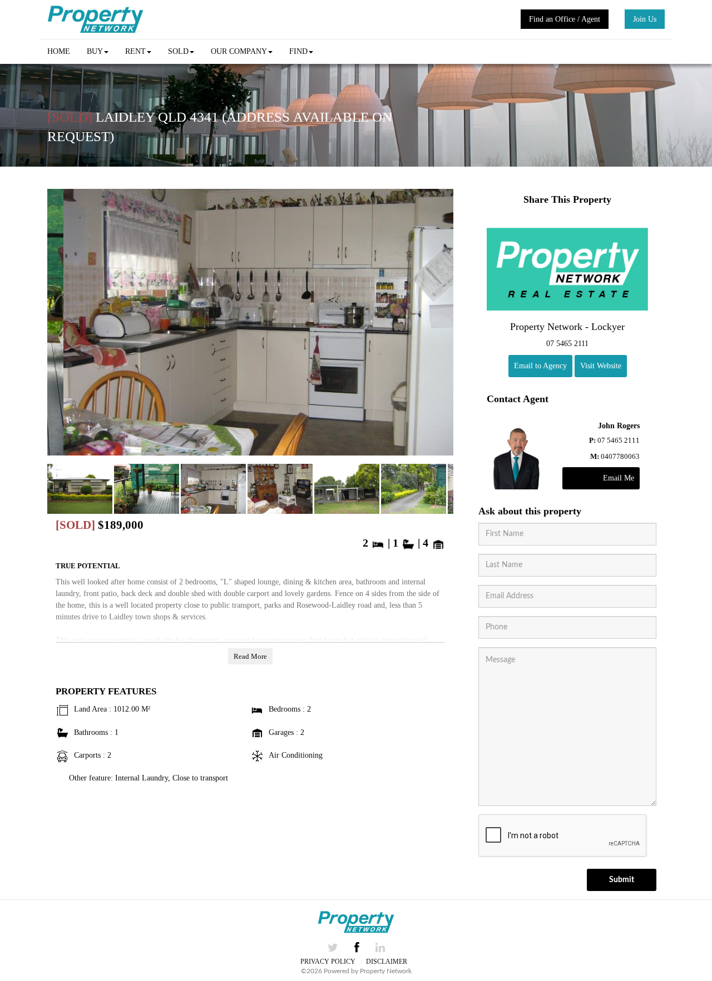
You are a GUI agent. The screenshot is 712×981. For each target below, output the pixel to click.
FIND (298, 51)
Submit (621, 880)
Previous (58, 325)
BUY (95, 51)
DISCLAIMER (386, 961)
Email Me (618, 478)
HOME (58, 51)
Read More (250, 656)
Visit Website (600, 366)
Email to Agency (540, 366)
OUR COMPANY (239, 51)
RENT (135, 51)
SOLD (178, 51)
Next (442, 325)
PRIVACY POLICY (327, 961)
